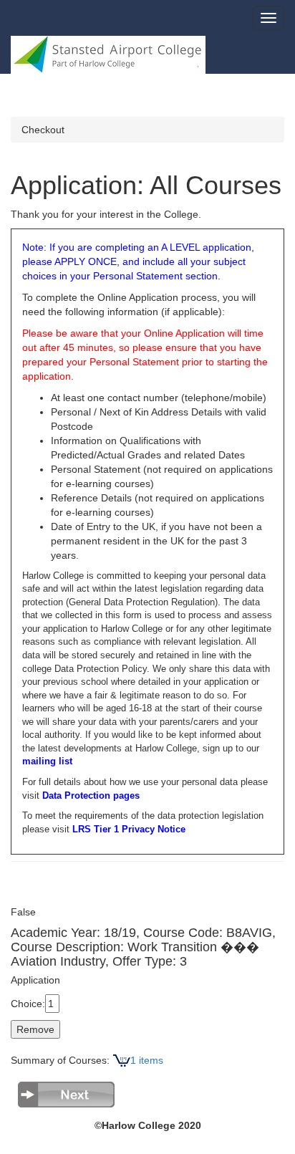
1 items (146, 1060)
